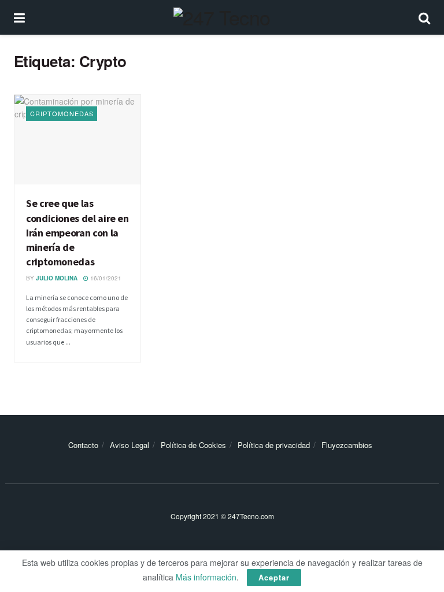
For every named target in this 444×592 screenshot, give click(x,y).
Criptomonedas (62, 113)
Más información (206, 577)
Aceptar (274, 577)
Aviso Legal (129, 444)
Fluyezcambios (346, 444)
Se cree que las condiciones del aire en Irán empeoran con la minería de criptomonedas (77, 232)
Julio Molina (56, 278)
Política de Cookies (193, 444)
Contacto (83, 444)
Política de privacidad (274, 444)
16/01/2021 (104, 278)
